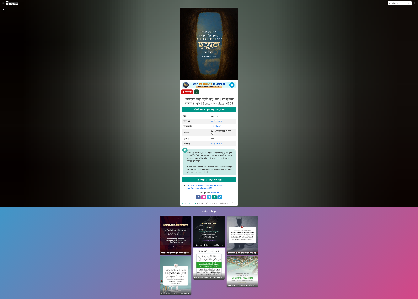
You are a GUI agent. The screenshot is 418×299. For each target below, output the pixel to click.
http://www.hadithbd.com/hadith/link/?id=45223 (204, 185)
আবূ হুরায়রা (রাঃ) (216, 144)
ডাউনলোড (188, 92)
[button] (390, 3)
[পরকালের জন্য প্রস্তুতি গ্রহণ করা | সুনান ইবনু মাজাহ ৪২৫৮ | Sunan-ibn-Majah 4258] (235, 92)
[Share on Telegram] (219, 197)
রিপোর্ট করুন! (215, 193)
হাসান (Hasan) (216, 126)
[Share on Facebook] (198, 197)
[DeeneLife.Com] (12, 3)
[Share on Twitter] (209, 197)
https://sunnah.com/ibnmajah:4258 (199, 188)
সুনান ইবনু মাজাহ (216, 121)
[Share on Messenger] (203, 197)
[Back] (4, 10)
